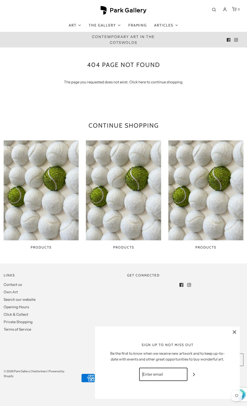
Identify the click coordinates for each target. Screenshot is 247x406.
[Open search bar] (214, 9)
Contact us (13, 284)
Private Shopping (18, 322)
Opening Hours (16, 307)
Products (41, 247)
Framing (137, 25)
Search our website (19, 299)
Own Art (11, 292)
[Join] (194, 374)
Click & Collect (16, 314)
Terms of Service (17, 329)
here (142, 82)
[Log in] (225, 9)
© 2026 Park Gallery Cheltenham (25, 371)
